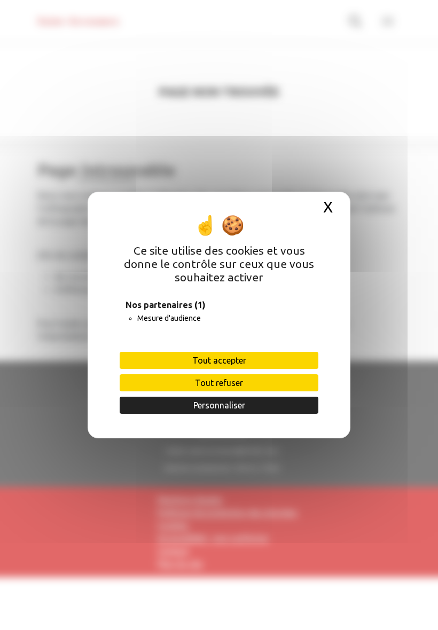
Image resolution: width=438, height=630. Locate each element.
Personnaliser (219, 405)
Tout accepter (219, 360)
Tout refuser (219, 383)
